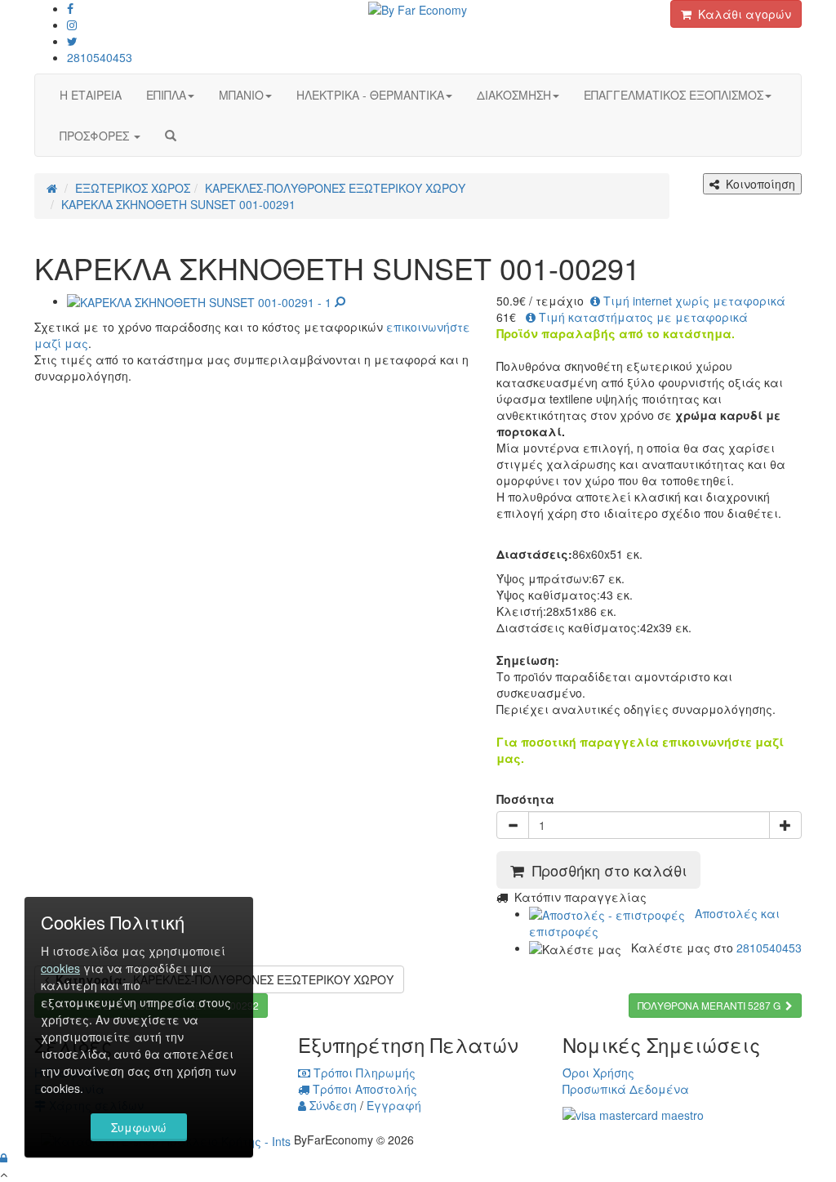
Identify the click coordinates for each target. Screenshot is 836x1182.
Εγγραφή (394, 1105)
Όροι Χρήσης (598, 1072)
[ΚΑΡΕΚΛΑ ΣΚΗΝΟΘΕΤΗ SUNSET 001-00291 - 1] (206, 300)
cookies (60, 968)
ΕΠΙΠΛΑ (166, 95)
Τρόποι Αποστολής (363, 1089)
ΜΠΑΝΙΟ (241, 95)
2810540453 (99, 57)
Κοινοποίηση (757, 184)
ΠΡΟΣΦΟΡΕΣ (96, 135)
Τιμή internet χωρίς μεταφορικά (692, 300)
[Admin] (3, 1157)
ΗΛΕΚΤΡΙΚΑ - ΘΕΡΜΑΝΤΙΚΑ (370, 95)
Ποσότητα (525, 799)
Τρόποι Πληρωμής (363, 1072)
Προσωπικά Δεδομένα (626, 1089)
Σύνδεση (331, 1105)
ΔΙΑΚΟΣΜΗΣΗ (514, 95)
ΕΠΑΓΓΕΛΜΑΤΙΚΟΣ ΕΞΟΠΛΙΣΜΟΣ (673, 95)
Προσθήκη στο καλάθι (605, 870)
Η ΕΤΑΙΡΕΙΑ (91, 95)
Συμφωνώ (139, 1127)
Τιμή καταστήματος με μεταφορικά (642, 317)
